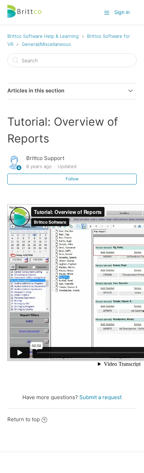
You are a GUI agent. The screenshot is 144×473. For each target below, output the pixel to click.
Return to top (23, 419)
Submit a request (100, 397)
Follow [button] (72, 178)
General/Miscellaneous (46, 44)
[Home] (24, 16)
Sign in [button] (122, 12)
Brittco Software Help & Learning (43, 36)
